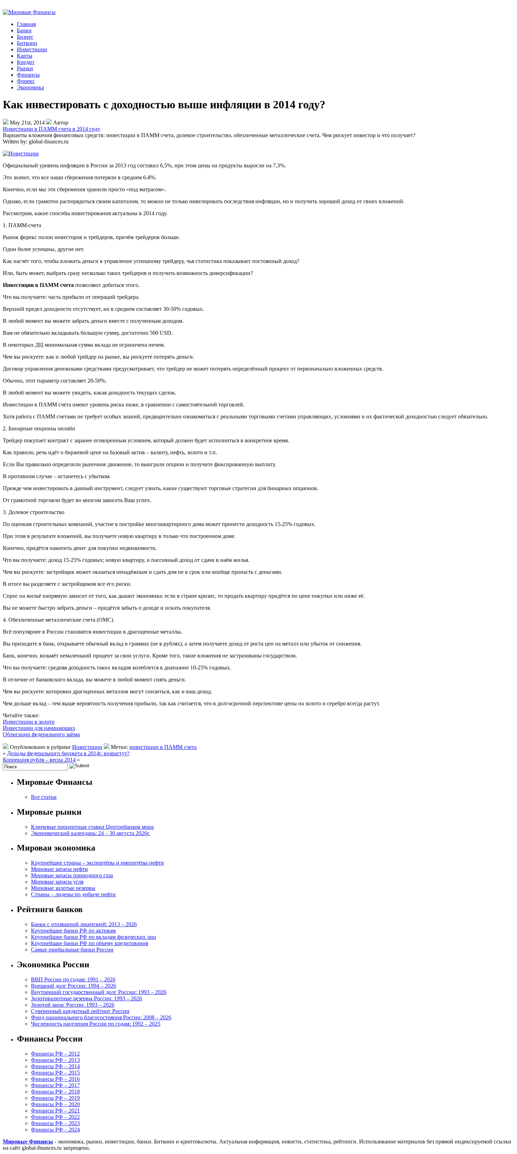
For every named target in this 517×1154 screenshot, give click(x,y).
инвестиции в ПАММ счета (163, 747)
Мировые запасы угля (57, 882)
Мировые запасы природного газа (72, 875)
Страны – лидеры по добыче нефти (73, 894)
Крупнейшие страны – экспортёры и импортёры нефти (97, 863)
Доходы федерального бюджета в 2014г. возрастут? (68, 753)
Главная (26, 24)
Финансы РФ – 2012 (55, 1054)
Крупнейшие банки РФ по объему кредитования (89, 943)
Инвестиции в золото (29, 722)
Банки (24, 30)
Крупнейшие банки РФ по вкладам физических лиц (93, 937)
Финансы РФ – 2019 (55, 1098)
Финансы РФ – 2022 (55, 1117)
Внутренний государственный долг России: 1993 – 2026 (98, 992)
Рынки (25, 68)
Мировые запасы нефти (59, 869)
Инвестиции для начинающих (39, 728)
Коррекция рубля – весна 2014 (39, 760)
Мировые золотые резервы (63, 888)
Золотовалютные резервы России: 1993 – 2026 (86, 998)
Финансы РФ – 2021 (55, 1111)
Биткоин (27, 43)
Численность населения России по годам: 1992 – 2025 (95, 1024)
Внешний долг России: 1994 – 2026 (73, 986)
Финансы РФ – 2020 (55, 1104)
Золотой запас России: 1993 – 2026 (72, 1005)
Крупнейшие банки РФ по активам (73, 931)
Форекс (26, 81)
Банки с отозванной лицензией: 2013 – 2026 (84, 924)
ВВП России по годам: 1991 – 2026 (73, 979)
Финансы (28, 75)
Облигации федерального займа (41, 734)
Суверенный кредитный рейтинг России (80, 1011)
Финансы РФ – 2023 (55, 1123)
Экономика (30, 87)
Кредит (25, 62)
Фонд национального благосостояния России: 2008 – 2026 (101, 1017)
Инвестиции (32, 49)
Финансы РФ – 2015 (55, 1073)
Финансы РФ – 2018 (55, 1092)
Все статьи (44, 797)
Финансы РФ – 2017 (55, 1085)
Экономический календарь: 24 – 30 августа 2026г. (90, 833)
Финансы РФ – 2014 (55, 1066)
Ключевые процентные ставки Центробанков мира (92, 827)
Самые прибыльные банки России (72, 950)
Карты (24, 56)
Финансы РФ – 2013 (55, 1060)
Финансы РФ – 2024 (55, 1130)
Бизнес (25, 37)
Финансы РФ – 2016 (55, 1079)
